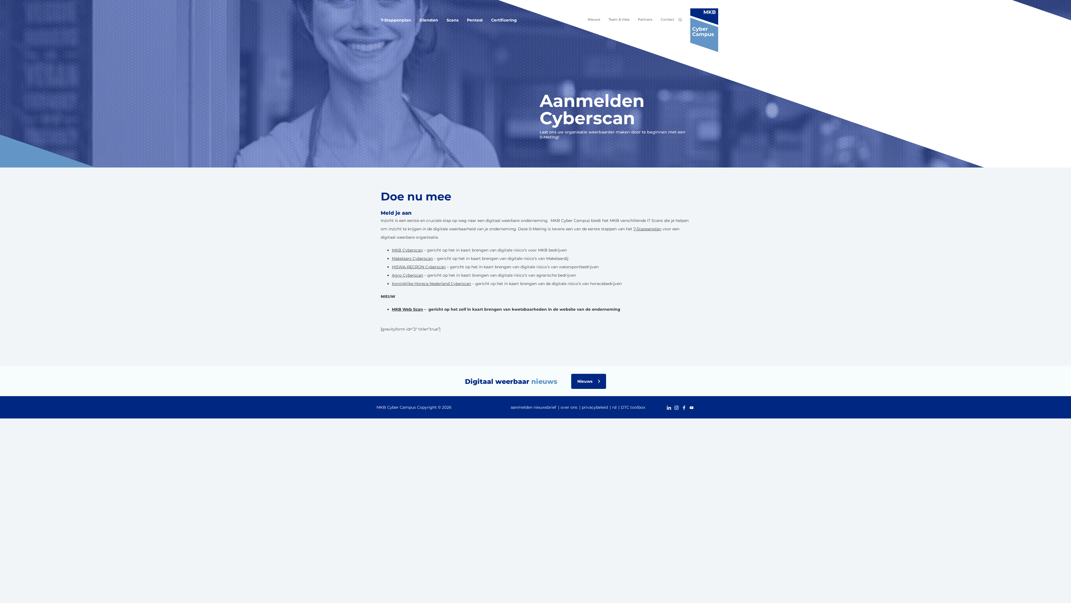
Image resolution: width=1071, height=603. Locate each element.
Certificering (504, 20)
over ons (569, 407)
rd (614, 407)
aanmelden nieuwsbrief (533, 407)
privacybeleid (595, 407)
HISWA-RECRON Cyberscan (419, 266)
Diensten (428, 20)
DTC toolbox (633, 407)
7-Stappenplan (396, 20)
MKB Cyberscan (407, 250)
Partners (645, 19)
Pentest (475, 20)
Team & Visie (619, 19)
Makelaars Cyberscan (412, 258)
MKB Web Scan (407, 309)
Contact (667, 19)
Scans (453, 20)
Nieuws (594, 19)
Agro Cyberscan (407, 275)
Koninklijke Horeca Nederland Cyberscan (431, 283)
